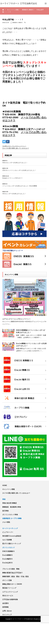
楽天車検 (5, 511)
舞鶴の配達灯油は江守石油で (12, 573)
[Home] (3, 10)
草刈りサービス (7, 596)
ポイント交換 (7, 580)
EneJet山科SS (7, 563)
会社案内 (5, 603)
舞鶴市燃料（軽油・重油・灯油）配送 (15, 576)
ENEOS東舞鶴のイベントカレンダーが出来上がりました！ (30, 331)
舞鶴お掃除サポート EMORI (12, 584)
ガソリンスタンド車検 (10, 514)
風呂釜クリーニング (9, 588)
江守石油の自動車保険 (10, 599)
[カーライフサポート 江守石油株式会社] (18, 3)
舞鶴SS (20, 22)
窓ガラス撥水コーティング (11, 543)
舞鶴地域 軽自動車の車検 (11, 507)
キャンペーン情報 (8, 489)
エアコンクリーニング (10, 592)
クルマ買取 (6, 522)
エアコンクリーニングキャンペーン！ (16, 319)
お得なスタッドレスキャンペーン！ (14, 146)
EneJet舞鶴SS (7, 555)
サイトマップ (7, 615)
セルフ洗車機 (7, 540)
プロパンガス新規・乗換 (10, 569)
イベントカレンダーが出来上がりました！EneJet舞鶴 (19, 186)
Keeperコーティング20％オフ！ (12, 178)
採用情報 (5, 607)
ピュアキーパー (7, 532)
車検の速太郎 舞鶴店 (9, 503)
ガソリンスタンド (8, 547)
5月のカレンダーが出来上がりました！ (14, 162)
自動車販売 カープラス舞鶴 (11, 518)
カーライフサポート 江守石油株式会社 (23, 619)
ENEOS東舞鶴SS (8, 551)
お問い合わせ (7, 611)
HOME (4, 485)
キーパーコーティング (10, 528)
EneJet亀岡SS (7, 559)
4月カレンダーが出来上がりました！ (14, 193)
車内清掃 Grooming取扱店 (11, 536)
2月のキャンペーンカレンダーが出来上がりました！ (19, 170)
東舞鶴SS (15, 22)
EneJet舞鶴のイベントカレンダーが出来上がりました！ (31, 344)
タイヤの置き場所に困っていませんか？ (16, 148)
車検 (3, 499)
